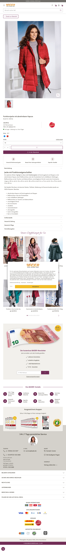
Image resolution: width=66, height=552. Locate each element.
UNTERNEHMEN (6, 487)
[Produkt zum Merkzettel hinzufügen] (37, 147)
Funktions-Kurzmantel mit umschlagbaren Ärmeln (13, 309)
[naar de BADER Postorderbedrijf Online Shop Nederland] (39, 505)
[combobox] (33, 10)
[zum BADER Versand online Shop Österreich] (31, 505)
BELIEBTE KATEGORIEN (8, 473)
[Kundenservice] (3, 549)
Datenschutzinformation (33, 376)
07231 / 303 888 (8, 467)
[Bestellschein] (59, 5)
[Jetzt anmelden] (45, 372)
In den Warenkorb (34, 152)
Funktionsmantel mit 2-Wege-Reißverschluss (55, 309)
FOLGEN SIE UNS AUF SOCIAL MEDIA (12, 497)
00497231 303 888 (14, 455)
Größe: (5, 139)
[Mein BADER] (52, 5)
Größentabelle (59, 139)
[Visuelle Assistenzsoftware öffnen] (44, 533)
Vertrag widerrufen (49, 465)
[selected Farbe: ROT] (7, 136)
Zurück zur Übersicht (11, 16)
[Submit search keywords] (61, 10)
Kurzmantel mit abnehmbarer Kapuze (34, 309)
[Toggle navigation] (4, 5)
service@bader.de (31, 451)
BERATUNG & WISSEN (8, 492)
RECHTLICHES (6, 482)
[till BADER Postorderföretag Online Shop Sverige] (26, 505)
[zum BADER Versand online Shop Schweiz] (35, 505)
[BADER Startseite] (10, 5)
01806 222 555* (13, 451)
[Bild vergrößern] (58, 95)
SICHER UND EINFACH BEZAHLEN (11, 477)
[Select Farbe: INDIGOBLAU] (4, 136)
